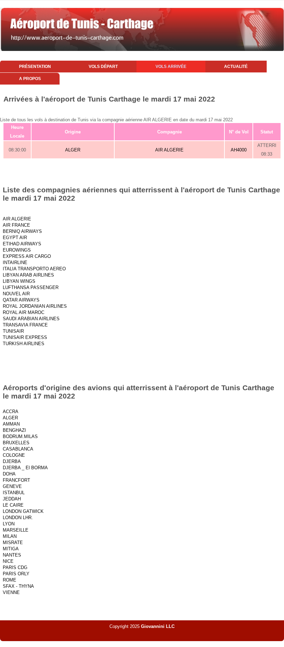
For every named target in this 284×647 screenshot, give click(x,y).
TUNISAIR (13, 331)
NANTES (12, 555)
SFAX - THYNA (18, 586)
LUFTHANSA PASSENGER (31, 287)
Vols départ (103, 66)
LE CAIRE (13, 505)
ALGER (72, 149)
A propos (30, 78)
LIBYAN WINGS (19, 281)
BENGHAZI (14, 430)
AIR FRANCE (16, 225)
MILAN (10, 536)
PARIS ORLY (16, 573)
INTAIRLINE (15, 262)
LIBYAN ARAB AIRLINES (28, 275)
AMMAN (11, 424)
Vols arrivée (171, 66)
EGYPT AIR (15, 237)
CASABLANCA (18, 449)
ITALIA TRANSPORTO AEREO (34, 268)
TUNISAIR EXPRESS (25, 337)
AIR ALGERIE (169, 149)
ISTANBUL (14, 492)
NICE (8, 561)
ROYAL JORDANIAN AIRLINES (35, 306)
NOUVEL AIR (16, 293)
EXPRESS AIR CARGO (27, 256)
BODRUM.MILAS (20, 436)
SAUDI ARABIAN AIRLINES (31, 318)
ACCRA (10, 411)
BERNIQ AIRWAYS (22, 231)
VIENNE (11, 592)
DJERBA (12, 461)
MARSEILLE (15, 530)
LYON (9, 523)
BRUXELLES (16, 442)
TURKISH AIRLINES (23, 343)
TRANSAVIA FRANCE (25, 324)
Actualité (236, 66)
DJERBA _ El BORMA (25, 467)
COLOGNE (14, 455)
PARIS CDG (15, 567)
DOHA (9, 473)
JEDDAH (12, 498)
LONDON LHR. (18, 517)
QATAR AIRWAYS (21, 300)
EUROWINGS (17, 250)
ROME (9, 580)
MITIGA (11, 548)
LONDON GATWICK (23, 511)
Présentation (35, 66)
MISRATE (13, 542)
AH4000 (239, 149)
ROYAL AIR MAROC (23, 312)
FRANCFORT (16, 480)
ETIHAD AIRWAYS (22, 243)
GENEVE (12, 486)
